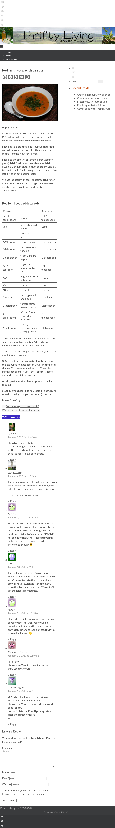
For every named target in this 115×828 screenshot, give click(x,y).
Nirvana (57, 812)
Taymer (12, 433)
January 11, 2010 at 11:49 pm (23, 655)
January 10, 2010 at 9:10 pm (23, 567)
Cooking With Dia (17, 651)
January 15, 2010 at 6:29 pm (23, 691)
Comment (7, 747)
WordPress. (67, 812)
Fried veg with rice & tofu (91, 105)
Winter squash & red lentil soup (19, 410)
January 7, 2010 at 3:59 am (22, 475)
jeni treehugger (16, 687)
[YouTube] (2, 2)
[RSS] (2, 11)
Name (6, 772)
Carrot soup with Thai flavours (93, 108)
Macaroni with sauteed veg (92, 101)
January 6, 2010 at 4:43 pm (22, 436)
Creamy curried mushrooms (92, 98)
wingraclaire (14, 472)
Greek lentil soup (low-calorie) (93, 94)
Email (5, 778)
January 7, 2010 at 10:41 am (23, 517)
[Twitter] (2, 7)
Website (7, 784)
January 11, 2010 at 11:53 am (23, 613)
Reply (13, 459)
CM (10, 563)
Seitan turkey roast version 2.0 (22, 406)
